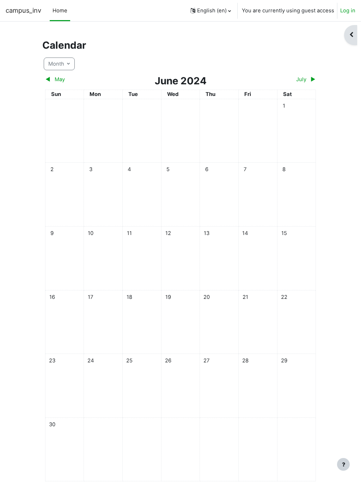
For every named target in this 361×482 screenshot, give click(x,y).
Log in (347, 10)
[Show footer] (343, 464)
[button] (210, 10)
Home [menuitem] (60, 10)
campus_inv (23, 10)
